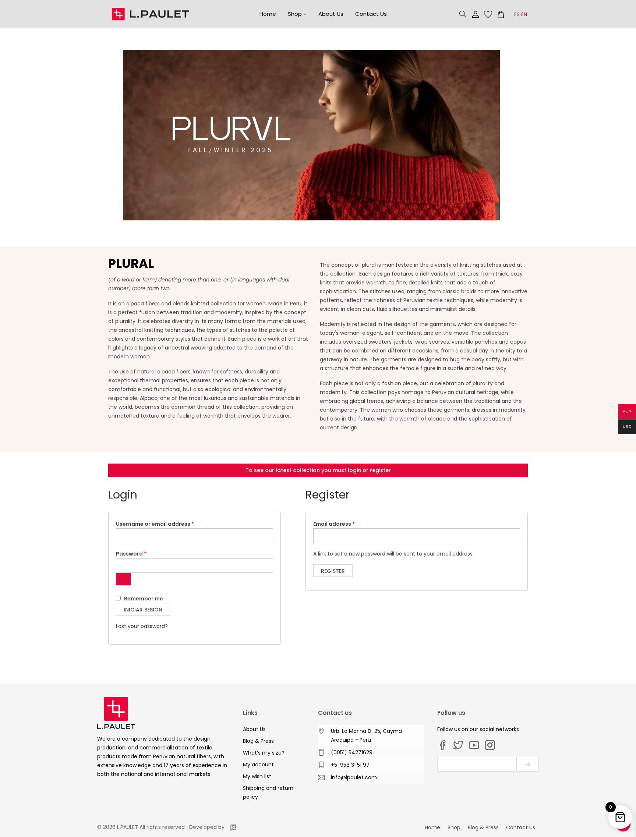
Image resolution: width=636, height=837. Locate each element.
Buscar (463, 14)
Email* (477, 764)
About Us (330, 14)
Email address (346, 524)
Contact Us (371, 14)
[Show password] (123, 579)
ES (517, 14)
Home (267, 14)
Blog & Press (258, 741)
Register (333, 571)
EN (524, 14)
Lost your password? (142, 626)
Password (143, 553)
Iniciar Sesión (143, 609)
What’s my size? (264, 752)
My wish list (488, 14)
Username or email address (167, 524)
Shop (295, 14)
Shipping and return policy (268, 792)
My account (475, 14)
